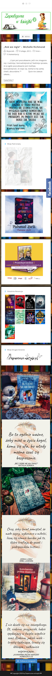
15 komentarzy (13, 54)
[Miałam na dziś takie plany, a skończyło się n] (26, 634)
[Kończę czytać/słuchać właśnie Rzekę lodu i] (26, 539)
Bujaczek (10, 51)
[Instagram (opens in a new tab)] (26, 4)
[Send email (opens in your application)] (29, 4)
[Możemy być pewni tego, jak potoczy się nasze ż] (26, 587)
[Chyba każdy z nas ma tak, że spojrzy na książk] (26, 491)
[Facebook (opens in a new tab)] (23, 4)
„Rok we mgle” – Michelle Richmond (24, 46)
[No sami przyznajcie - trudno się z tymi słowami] (26, 443)
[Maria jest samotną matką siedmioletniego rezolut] (26, 395)
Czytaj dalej (8, 80)
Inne (38, 51)
